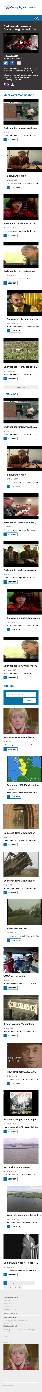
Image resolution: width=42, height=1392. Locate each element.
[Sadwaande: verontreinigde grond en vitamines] (21, 506)
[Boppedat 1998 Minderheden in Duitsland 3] (21, 816)
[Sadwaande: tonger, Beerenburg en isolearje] (6, 85)
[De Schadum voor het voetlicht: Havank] (21, 1246)
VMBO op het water (14, 976)
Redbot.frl (7, 1331)
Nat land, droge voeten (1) (18, 1167)
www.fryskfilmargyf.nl (10, 1326)
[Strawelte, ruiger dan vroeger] (21, 1103)
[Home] (21, 12)
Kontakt (6, 1336)
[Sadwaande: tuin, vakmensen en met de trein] (21, 255)
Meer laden (21, 387)
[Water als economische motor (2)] (24, 1199)
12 (20, 1287)
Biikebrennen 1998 (17, 928)
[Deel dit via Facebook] (12, 64)
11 (15, 1287)
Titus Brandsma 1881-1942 (21, 1071)
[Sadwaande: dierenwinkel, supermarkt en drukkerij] (21, 112)
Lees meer (13, 140)
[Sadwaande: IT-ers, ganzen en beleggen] (21, 350)
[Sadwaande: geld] (24, 159)
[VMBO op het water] (21, 960)
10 (10, 1287)
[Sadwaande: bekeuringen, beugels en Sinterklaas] (24, 303)
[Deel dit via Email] (19, 64)
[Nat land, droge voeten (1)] (21, 1151)
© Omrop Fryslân (9, 1385)
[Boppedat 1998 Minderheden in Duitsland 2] (24, 769)
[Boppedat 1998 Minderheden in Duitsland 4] (21, 864)
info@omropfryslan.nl (10, 1313)
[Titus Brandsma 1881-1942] (24, 1055)
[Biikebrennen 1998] (24, 912)
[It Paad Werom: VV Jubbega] (21, 1007)
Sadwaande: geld (16, 176)
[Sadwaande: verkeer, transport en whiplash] (21, 554)
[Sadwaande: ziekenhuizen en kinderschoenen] (21, 207)
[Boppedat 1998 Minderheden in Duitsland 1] (21, 721)
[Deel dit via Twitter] (6, 64)
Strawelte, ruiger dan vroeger (20, 1119)
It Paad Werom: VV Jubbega (19, 1024)
